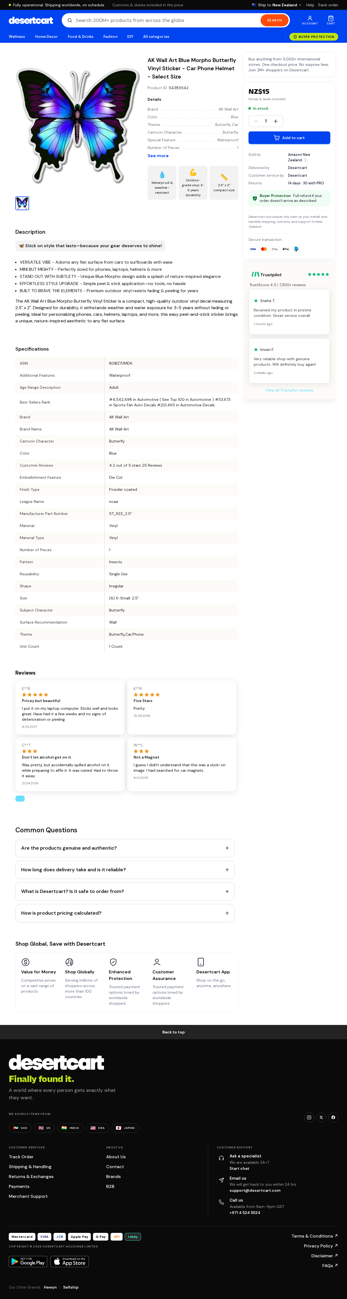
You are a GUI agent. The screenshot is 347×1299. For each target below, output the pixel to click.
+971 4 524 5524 (245, 1212)
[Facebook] (333, 1117)
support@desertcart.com (255, 1190)
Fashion (110, 36)
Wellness (17, 36)
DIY (130, 36)
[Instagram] (309, 1117)
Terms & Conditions (315, 1236)
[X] (321, 1117)
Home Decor (46, 36)
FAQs (330, 1266)
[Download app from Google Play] (28, 1261)
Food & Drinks (81, 36)
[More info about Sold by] (305, 159)
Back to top (173, 1032)
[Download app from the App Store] (69, 1261)
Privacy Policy (321, 1246)
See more (158, 156)
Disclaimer (324, 1256)
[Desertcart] (31, 20)
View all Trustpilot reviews (289, 390)
